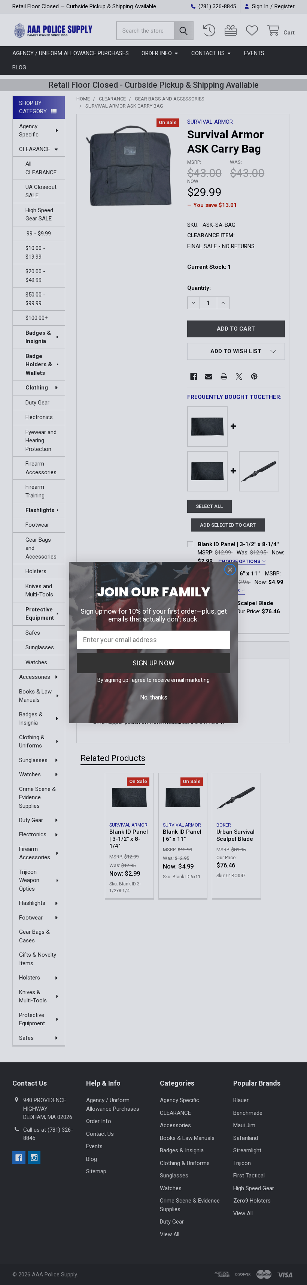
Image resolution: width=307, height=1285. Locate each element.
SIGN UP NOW (153, 663)
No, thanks (153, 697)
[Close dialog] (230, 569)
